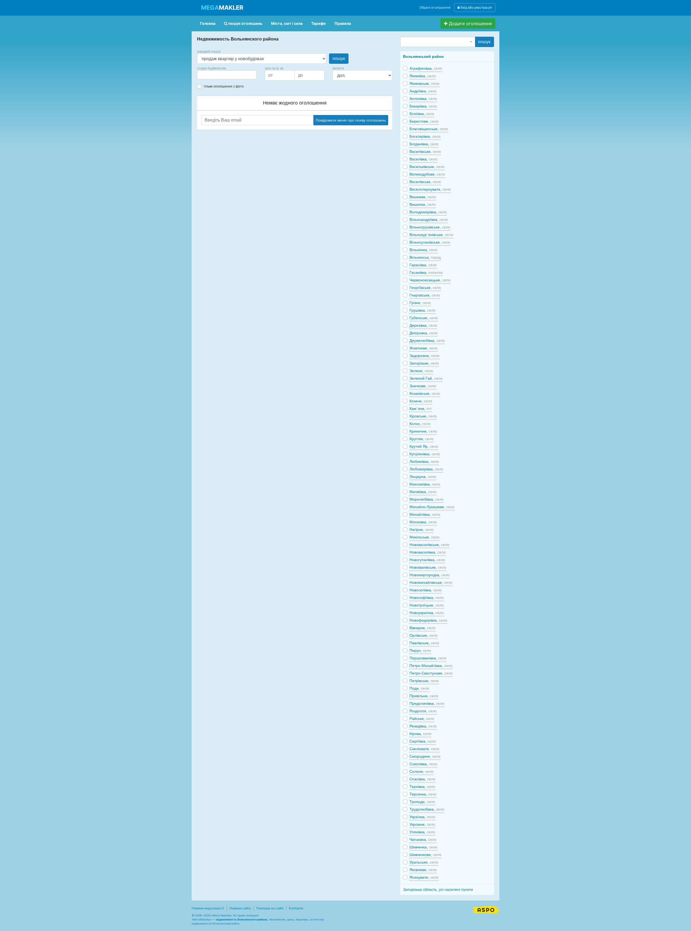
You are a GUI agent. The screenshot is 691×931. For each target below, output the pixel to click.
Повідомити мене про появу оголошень (351, 120)
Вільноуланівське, (429, 242)
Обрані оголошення (434, 7)
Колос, (420, 423)
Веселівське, (425, 182)
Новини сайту (240, 908)
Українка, (422, 817)
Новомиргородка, (429, 575)
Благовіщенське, (428, 129)
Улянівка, (422, 832)
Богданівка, (424, 144)
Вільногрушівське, (429, 227)
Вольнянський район (423, 56)
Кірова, (420, 733)
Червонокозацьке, (429, 280)
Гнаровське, (424, 295)
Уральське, (423, 862)
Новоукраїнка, (426, 612)
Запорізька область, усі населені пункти (438, 889)
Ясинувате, (424, 877)
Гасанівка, (426, 272)
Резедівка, (423, 726)
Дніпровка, (423, 333)
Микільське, (424, 537)
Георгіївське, (425, 287)
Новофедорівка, (428, 620)
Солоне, (421, 771)
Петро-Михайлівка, (430, 665)
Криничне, (423, 431)
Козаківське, (424, 393)
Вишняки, (422, 204)
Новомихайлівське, (430, 582)
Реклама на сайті (269, 908)
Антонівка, (423, 98)
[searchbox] (206, 74)
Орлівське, (423, 635)
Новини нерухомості (208, 908)
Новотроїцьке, (426, 605)
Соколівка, (423, 764)
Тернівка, (422, 786)
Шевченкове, (425, 854)
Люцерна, (422, 476)
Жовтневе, (423, 348)
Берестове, (424, 121)
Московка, (423, 522)
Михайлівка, (424, 514)
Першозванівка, (427, 658)
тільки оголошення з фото (224, 86)
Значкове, (422, 386)
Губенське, (423, 318)
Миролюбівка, (426, 499)
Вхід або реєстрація (476, 7)
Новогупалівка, (427, 560)
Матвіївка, (422, 492)
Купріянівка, (424, 454)
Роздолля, (423, 711)
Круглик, (421, 439)
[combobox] (227, 74)
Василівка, (423, 159)
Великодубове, (427, 174)
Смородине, (425, 756)
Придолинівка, (426, 703)
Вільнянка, (423, 250)
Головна (207, 23)
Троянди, (422, 802)
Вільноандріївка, (428, 219)
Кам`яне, (420, 408)
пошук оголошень (245, 23)
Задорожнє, (424, 355)
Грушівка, (422, 310)
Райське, (421, 718)
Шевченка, (423, 847)
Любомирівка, (426, 469)
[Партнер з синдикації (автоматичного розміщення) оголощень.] (485, 909)
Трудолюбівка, (426, 809)
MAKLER (222, 7)
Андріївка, (422, 91)
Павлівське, (424, 643)
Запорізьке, (424, 363)
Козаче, (420, 401)
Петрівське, (424, 681)
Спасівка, (422, 779)
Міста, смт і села (287, 23)
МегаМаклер (201, 919)
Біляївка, (421, 114)
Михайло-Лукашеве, (432, 507)
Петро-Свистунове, (431, 673)
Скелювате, (424, 749)
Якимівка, (422, 76)
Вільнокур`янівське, (431, 234)
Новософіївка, (426, 597)
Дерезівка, (423, 325)
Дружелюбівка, (427, 340)
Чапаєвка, (422, 839)
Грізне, (420, 303)
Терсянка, (422, 794)
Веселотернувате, (430, 189)
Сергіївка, (422, 741)
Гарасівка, (423, 265)
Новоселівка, (425, 590)
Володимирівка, (428, 212)
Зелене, (421, 371)
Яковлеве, (423, 870)
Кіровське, (423, 416)
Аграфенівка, (425, 68)
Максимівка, (424, 484)
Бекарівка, (423, 106)
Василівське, (425, 151)
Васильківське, (427, 166)
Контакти (296, 908)
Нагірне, (421, 529)
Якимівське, (424, 83)
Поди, (419, 688)
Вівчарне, (422, 628)
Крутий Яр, (423, 446)
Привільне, (423, 696)
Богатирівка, (425, 136)
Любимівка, (424, 461)
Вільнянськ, (425, 257)
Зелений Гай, (425, 378)
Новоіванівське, (427, 567)
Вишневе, (422, 197)
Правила (342, 23)
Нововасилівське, (429, 544)
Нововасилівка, (427, 552)
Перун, (420, 650)
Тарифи (318, 23)
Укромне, (422, 824)
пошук (339, 58)
